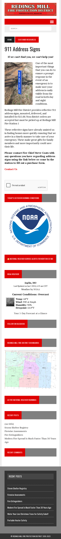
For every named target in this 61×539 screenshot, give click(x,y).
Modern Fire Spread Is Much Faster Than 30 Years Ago (29, 507)
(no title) (9, 423)
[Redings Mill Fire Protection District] (30, 9)
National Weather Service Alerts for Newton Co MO (31, 258)
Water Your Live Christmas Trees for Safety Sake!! (27, 513)
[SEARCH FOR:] (30, 28)
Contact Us (11, 169)
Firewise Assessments (16, 431)
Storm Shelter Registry (16, 427)
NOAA (36, 289)
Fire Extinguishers (14, 434)
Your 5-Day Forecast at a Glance (30, 313)
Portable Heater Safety (17, 520)
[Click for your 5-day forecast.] (10, 304)
